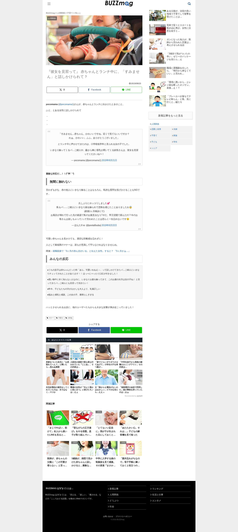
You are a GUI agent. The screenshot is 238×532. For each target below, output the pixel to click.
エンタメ (156, 500)
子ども (154, 142)
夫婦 (175, 129)
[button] (13, 458)
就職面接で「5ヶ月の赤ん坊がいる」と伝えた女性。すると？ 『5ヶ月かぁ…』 (92, 251)
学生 (175, 142)
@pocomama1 (66, 104)
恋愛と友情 (156, 129)
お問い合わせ (108, 516)
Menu (49, 4)
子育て (60, 318)
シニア (154, 148)
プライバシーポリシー (124, 516)
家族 (175, 135)
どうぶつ (114, 500)
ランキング (157, 489)
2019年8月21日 (109, 160)
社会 (112, 506)
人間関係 (155, 124)
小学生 (69, 318)
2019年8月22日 (109, 225)
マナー (51, 318)
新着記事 (114, 489)
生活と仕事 (157, 494)
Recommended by (130, 396)
